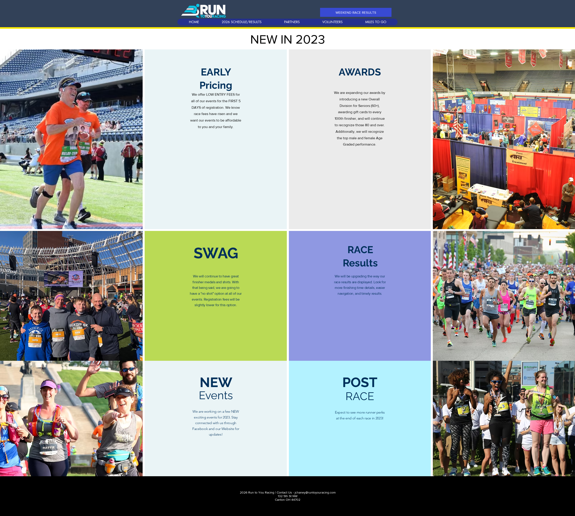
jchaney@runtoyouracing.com (315, 492)
